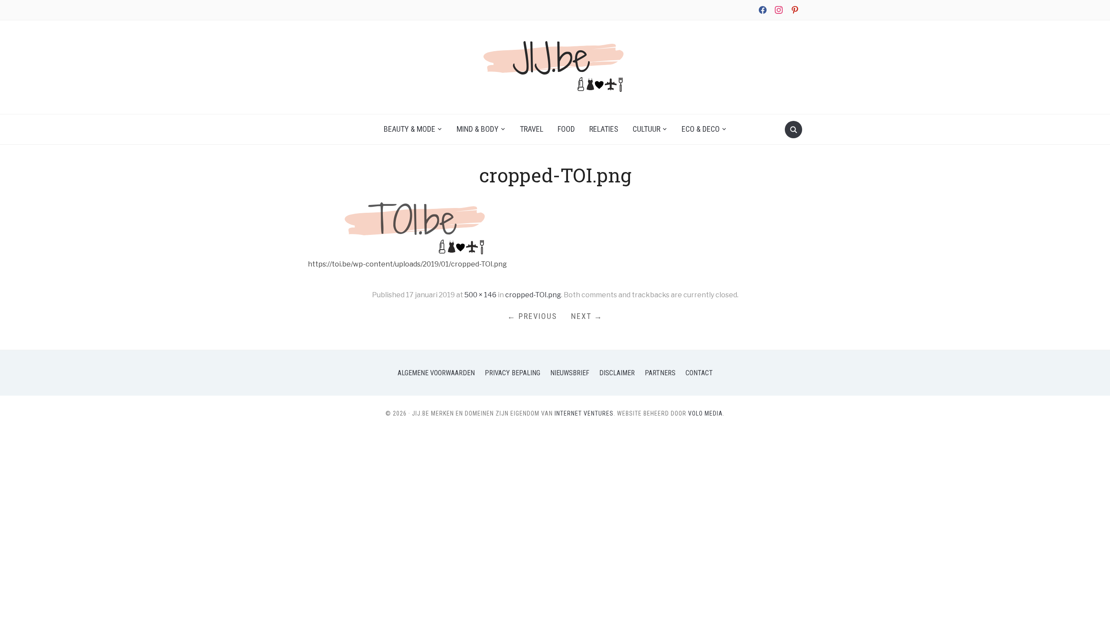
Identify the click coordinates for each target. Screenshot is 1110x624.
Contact (699, 373)
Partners (660, 373)
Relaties (603, 128)
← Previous (532, 316)
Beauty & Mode (409, 128)
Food (566, 128)
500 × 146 (480, 295)
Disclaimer (617, 373)
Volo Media (705, 413)
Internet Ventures (584, 413)
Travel (531, 128)
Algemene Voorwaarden (436, 373)
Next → (587, 316)
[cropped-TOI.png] (416, 226)
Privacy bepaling (512, 373)
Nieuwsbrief (569, 373)
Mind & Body (478, 128)
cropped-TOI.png (533, 295)
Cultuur (646, 128)
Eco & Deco (701, 128)
